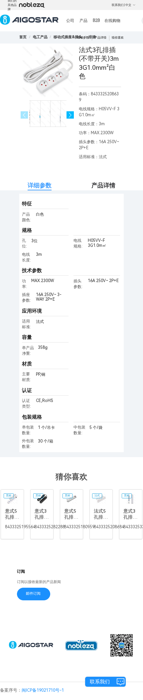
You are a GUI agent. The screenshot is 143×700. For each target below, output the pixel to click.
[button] (70, 115)
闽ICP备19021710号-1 (43, 690)
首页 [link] (23, 37)
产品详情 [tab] (103, 185)
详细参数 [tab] (40, 185)
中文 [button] (128, 5)
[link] (40, 37)
